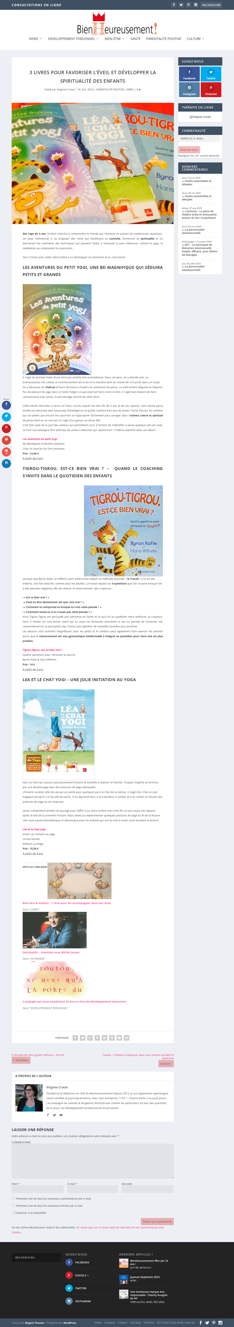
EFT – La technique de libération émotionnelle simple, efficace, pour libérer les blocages (200, 250)
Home (97, 1322)
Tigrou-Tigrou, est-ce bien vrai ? (42, 650)
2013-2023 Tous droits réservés (176, 1322)
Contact (122, 1322)
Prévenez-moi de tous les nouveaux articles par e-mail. (49, 1205)
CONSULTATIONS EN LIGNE (36, 5)
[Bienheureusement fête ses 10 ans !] (123, 1263)
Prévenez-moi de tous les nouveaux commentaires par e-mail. (54, 1198)
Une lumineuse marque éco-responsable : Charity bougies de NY (148, 1295)
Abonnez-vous (189, 149)
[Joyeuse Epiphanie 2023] (123, 1279)
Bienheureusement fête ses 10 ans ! (149, 1262)
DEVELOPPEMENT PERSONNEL (71, 39)
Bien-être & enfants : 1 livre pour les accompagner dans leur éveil (67, 903)
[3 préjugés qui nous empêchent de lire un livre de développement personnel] (55, 996)
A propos (109, 1322)
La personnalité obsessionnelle (193, 231)
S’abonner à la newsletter (30, 1213)
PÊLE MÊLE (159, 1302)
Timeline (149, 1322)
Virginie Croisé (66, 89)
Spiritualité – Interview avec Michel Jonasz (51, 952)
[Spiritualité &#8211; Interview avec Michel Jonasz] (55, 947)
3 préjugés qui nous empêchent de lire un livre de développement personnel (74, 1001)
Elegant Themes (34, 1322)
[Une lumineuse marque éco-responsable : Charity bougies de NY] (123, 1294)
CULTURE (194, 39)
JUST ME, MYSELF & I (140, 1267)
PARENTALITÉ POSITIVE (163, 39)
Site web (127, 1184)
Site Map (135, 1322)
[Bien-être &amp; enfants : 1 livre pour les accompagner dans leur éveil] (80, 898)
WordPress (69, 1322)
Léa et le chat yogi (34, 829)
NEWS (33, 39)
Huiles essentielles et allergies (197, 182)
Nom (16, 1184)
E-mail (72, 1184)
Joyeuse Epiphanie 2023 (145, 1277)
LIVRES (130, 89)
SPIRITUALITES (137, 1302)
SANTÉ (136, 39)
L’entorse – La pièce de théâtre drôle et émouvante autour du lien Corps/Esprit (199, 214)
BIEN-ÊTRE (113, 39)
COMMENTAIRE (21, 1142)
